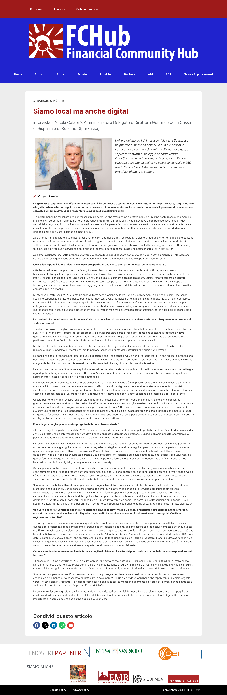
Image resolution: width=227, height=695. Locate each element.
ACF (168, 74)
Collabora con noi (87, 9)
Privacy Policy (80, 690)
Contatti (59, 9)
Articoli (39, 74)
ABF (150, 74)
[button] (36, 625)
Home (18, 74)
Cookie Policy (58, 690)
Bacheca (129, 74)
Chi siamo (36, 9)
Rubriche (105, 74)
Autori (61, 74)
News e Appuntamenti (198, 74)
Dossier (82, 74)
